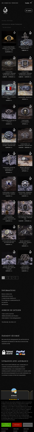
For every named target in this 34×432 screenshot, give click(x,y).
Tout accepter (6, 424)
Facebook (5, 302)
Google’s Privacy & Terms (8, 420)
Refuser (17, 425)
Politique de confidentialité (11, 300)
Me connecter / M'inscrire (10, 3)
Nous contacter (7, 294)
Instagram (5, 304)
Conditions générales (9, 298)
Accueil (4, 20)
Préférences (28, 425)
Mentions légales (7, 296)
